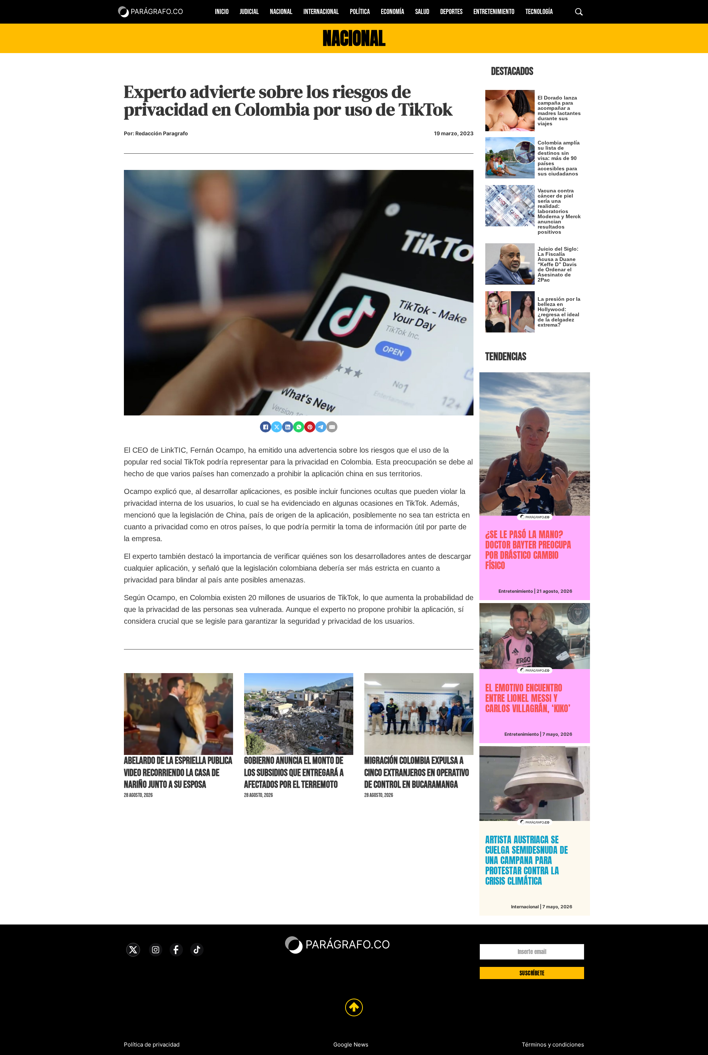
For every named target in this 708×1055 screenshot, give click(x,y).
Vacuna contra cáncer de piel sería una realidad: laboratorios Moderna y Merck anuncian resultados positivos (559, 211)
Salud (422, 11)
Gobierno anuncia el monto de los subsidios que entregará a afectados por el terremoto (294, 773)
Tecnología (539, 11)
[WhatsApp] (298, 426)
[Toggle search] (579, 11)
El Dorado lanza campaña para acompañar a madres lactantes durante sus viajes (559, 110)
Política (360, 11)
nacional (354, 38)
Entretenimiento (493, 11)
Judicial (249, 11)
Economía (392, 11)
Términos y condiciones (553, 1044)
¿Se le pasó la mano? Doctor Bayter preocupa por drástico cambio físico (528, 550)
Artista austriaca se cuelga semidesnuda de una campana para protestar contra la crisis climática (526, 860)
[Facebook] (265, 426)
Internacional (321, 11)
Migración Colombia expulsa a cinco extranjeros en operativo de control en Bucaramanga (416, 773)
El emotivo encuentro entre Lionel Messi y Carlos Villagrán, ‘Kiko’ (527, 698)
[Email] (331, 426)
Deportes (451, 11)
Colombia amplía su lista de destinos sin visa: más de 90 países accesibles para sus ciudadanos (559, 158)
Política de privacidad (152, 1044)
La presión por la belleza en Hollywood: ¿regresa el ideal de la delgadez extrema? (559, 312)
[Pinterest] (309, 426)
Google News (350, 1044)
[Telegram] (320, 426)
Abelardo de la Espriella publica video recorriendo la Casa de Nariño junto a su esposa (178, 773)
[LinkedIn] (287, 426)
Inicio (222, 11)
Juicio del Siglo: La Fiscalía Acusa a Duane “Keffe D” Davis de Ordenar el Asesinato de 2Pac (558, 264)
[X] (276, 426)
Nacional (281, 11)
